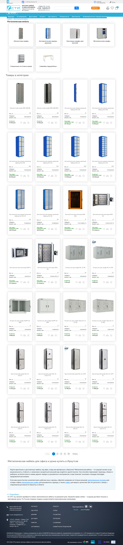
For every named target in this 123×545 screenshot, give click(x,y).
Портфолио (56, 518)
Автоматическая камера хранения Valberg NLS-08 (20, 162)
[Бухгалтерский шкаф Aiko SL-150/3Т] (75, 412)
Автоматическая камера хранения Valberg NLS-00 (75, 109)
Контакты (76, 16)
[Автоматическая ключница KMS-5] (20, 252)
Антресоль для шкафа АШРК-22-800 (47, 321)
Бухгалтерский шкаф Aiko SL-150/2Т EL (48, 428)
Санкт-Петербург (85, 509)
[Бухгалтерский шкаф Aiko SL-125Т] (75, 359)
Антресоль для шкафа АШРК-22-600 (20, 321)
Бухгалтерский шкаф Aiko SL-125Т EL (103, 374)
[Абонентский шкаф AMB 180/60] (20, 93)
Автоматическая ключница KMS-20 (103, 215)
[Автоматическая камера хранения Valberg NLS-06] (103, 93)
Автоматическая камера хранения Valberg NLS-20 (103, 162)
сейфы (67, 482)
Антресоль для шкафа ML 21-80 (103, 267)
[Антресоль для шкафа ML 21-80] (103, 252)
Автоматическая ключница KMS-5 (20, 267)
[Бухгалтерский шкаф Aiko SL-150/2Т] (20, 412)
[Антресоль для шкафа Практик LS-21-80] (103, 306)
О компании (22, 16)
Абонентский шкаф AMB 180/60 (20, 108)
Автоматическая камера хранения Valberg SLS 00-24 (20, 215)
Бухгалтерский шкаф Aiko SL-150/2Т (20, 428)
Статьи (55, 510)
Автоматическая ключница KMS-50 (47, 268)
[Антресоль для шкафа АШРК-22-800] (48, 306)
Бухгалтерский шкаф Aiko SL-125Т (75, 374)
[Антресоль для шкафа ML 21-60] (75, 252)
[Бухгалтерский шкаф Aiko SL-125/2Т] (20, 359)
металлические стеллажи (97, 480)
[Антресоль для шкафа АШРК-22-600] (20, 306)
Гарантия (34, 522)
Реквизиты (64, 16)
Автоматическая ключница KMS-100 (75, 215)
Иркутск (95, 8)
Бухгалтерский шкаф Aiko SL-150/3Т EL (103, 428)
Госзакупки (57, 514)
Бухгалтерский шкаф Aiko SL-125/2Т (20, 374)
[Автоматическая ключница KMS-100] (75, 199)
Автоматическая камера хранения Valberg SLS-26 (47, 215)
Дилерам (34, 514)
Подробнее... (15, 494)
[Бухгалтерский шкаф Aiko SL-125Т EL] (103, 359)
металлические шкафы (30, 482)
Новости (56, 506)
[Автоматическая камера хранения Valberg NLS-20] (103, 146)
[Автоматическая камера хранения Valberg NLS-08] (20, 146)
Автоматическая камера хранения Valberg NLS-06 (103, 109)
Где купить (52, 16)
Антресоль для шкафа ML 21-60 (75, 267)
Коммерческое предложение (95, 16)
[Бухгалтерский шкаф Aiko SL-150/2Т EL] (48, 412)
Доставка (33, 16)
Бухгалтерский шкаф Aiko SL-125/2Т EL (48, 374)
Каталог (13, 13)
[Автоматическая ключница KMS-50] (48, 252)
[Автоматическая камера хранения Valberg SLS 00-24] (20, 199)
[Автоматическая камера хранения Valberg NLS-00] (75, 93)
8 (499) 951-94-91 (17, 506)
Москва (76, 509)
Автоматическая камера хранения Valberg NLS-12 (75, 162)
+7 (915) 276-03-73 (31, 2)
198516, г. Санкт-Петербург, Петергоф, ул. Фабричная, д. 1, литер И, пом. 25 (18, 524)
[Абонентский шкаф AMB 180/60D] (48, 93)
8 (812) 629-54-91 (16, 510)
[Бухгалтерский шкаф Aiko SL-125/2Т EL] (48, 359)
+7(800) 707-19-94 (44, 6)
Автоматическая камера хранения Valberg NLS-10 (47, 162)
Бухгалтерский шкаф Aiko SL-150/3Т (75, 428)
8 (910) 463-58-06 (17, 508)
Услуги (42, 16)
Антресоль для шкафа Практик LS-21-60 (75, 321)
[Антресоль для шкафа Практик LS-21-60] (75, 306)
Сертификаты (35, 526)
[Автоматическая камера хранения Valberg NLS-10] (48, 146)
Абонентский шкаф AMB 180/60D (47, 108)
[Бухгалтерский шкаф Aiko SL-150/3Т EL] (103, 412)
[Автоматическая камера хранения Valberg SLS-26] (48, 199)
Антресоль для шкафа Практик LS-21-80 (103, 321)
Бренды (11, 16)
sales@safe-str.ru (18, 514)
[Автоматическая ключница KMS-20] (103, 199)
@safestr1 (10, 3)
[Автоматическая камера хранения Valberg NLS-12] (75, 146)
